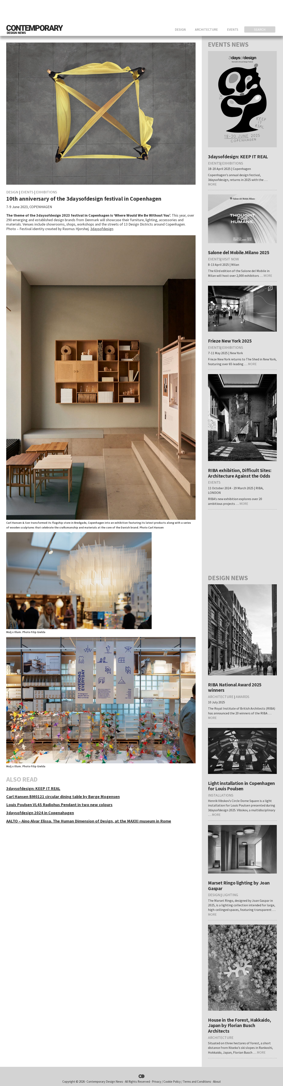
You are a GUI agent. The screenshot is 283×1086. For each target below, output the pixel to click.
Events (27, 192)
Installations (220, 795)
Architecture (220, 696)
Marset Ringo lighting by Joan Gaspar (239, 885)
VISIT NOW (230, 259)
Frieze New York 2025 (230, 341)
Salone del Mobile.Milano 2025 (238, 252)
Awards (242, 696)
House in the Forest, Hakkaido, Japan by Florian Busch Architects (239, 1025)
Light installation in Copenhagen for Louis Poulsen (241, 786)
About (217, 1082)
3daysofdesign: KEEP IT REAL (33, 788)
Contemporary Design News (105, 1082)
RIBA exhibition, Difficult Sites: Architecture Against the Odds (239, 473)
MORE (212, 184)
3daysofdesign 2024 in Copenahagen (40, 812)
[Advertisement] (201, 11)
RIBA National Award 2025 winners (234, 687)
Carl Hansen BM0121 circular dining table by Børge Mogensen (63, 796)
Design (12, 192)
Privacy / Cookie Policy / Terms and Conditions (182, 1082)
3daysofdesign (101, 228)
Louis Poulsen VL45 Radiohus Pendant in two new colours (59, 804)
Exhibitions (46, 192)
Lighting (230, 894)
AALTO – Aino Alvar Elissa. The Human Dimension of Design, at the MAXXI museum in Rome (88, 821)
